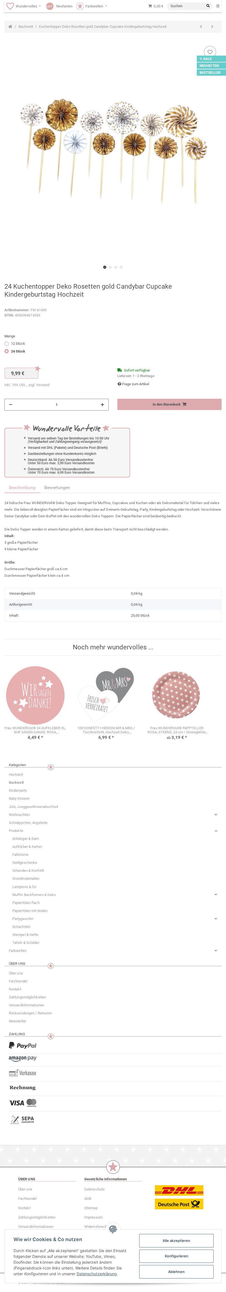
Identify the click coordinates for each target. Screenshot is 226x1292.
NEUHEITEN (209, 66)
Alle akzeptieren (176, 1240)
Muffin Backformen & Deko (34, 895)
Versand (42, 385)
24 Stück (18, 351)
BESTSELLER (210, 72)
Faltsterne (20, 855)
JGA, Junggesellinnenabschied (33, 807)
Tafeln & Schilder (25, 943)
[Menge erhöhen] (102, 405)
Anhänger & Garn (25, 839)
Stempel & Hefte (25, 935)
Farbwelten (17, 951)
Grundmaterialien (26, 878)
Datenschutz (94, 1189)
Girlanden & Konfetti (28, 870)
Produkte (16, 831)
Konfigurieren (176, 1256)
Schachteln (21, 927)
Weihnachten (19, 815)
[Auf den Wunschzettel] (210, 52)
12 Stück (18, 344)
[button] (113, 815)
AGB (87, 1199)
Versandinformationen (26, 1005)
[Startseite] (10, 26)
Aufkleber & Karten (27, 847)
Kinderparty (18, 790)
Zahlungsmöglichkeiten (27, 997)
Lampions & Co (24, 887)
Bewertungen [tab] (57, 487)
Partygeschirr (22, 919)
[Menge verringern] (11, 405)
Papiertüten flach (26, 903)
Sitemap (91, 1208)
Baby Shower (19, 798)
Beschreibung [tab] (22, 487)
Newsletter (17, 1021)
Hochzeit (16, 774)
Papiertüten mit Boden (29, 911)
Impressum (93, 1217)
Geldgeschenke (24, 863)
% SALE (206, 59)
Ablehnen (176, 1271)
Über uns (16, 973)
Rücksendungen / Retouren (30, 1013)
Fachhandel (18, 981)
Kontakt (15, 989)
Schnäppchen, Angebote (28, 823)
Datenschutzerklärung (97, 1273)
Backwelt (16, 782)
